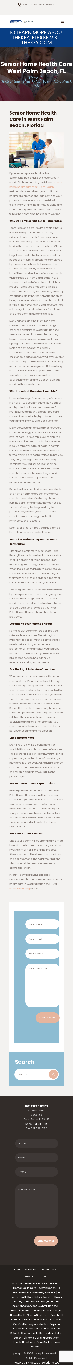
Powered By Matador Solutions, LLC (36, 1363)
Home (33, 78)
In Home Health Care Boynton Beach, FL (36, 1283)
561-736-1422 (41, 1124)
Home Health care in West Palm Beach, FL (36, 1310)
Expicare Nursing (19, 888)
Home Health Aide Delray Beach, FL (34, 1292)
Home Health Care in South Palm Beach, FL (36, 1315)
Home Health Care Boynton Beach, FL (36, 1288)
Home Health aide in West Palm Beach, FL (36, 1319)
